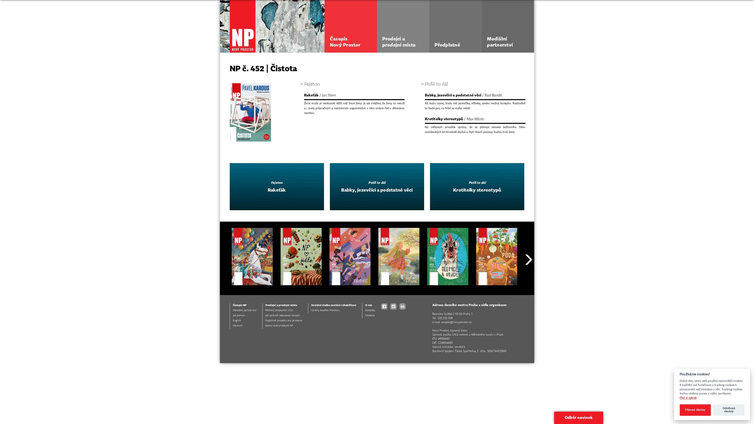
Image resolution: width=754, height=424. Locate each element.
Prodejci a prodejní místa (281, 305)
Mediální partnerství (244, 310)
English (237, 320)
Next (528, 273)
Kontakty (370, 310)
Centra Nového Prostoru (325, 310)
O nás (368, 305)
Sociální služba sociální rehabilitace (333, 305)
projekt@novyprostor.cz (456, 322)
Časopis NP (240, 305)
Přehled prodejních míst (279, 310)
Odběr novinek (579, 418)
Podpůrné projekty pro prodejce (283, 320)
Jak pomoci (239, 315)
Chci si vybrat (688, 397)
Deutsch (237, 325)
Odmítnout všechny (729, 410)
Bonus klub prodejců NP (279, 325)
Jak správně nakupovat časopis (282, 315)
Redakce (370, 315)
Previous (225, 273)
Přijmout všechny (695, 410)
